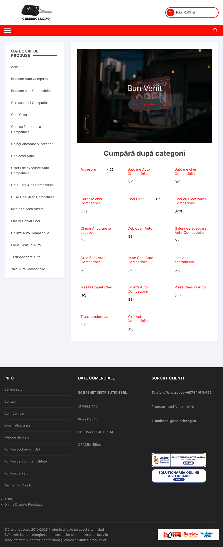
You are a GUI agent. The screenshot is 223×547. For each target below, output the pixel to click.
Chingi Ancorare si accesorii (32, 144)
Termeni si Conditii (19, 485)
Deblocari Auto (22, 156)
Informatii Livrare (17, 425)
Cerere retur (14, 389)
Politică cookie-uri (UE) (22, 449)
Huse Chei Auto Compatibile (33, 197)
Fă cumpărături (144, 104)
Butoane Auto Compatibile (31, 79)
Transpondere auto (26, 257)
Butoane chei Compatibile (31, 91)
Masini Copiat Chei (25, 221)
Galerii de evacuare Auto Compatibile (30, 170)
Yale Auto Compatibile (28, 269)
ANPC (9, 499)
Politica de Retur (17, 473)
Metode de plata (16, 437)
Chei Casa (19, 115)
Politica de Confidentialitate (25, 461)
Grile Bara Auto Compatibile (32, 185)
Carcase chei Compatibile (31, 103)
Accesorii (18, 67)
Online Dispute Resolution (24, 504)
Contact (10, 401)
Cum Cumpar (14, 413)
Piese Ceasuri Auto (26, 245)
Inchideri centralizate (27, 209)
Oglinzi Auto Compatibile (30, 233)
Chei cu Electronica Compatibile (26, 129)
